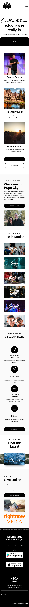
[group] (14, 459)
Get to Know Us (14, 206)
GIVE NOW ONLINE (14, 495)
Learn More (14, 429)
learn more (14, 165)
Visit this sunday (14, 159)
